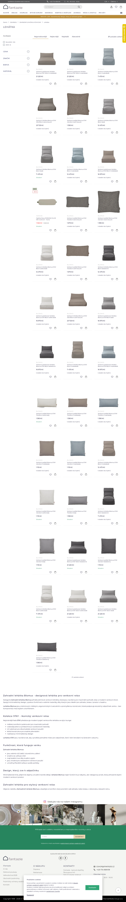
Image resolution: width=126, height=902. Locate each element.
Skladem (10, 42)
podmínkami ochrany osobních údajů (73, 843)
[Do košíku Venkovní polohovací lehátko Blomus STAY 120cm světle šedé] (86, 621)
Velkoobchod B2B (10, 875)
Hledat (79, 7)
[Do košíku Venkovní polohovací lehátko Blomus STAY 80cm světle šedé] (55, 328)
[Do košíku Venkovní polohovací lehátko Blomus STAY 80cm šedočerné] (55, 376)
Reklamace (37, 872)
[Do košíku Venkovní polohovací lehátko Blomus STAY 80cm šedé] (117, 328)
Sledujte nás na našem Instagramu (65, 801)
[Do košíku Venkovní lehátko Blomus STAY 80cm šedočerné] (117, 279)
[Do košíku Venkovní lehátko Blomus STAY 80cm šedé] (117, 132)
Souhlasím (92, 887)
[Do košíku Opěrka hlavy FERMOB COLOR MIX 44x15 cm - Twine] (55, 230)
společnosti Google (53, 891)
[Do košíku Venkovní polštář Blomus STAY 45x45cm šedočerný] (117, 572)
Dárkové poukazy (10, 872)
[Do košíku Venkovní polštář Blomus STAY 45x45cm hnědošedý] (55, 474)
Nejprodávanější (40, 37)
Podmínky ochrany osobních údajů (17, 881)
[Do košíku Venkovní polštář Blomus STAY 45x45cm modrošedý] (86, 474)
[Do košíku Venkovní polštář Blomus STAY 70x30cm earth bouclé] (86, 279)
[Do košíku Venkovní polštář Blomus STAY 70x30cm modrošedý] (117, 425)
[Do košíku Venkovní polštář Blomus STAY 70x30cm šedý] (86, 523)
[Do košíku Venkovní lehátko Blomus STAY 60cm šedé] (55, 181)
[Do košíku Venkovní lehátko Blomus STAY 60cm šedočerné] (117, 523)
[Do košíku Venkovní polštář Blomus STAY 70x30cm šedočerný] (55, 670)
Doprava (36, 869)
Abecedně (76, 37)
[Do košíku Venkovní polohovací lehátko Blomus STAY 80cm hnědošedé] (117, 181)
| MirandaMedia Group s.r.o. (110, 899)
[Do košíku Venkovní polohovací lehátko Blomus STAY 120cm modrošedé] (86, 83)
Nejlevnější (54, 37)
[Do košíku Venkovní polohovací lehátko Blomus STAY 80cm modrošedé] (117, 376)
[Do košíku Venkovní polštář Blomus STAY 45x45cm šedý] (55, 572)
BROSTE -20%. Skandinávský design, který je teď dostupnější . (62, 17)
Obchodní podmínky (11, 878)
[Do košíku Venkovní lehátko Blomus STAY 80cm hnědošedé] (117, 474)
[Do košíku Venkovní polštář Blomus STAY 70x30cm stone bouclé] (86, 230)
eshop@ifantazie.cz (105, 867)
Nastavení (30, 895)
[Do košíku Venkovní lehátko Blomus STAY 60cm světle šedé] (55, 621)
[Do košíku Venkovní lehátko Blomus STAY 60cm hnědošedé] (86, 376)
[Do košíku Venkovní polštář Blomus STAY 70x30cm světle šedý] (55, 425)
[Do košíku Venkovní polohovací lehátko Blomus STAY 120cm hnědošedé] (55, 83)
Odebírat (79, 837)
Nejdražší (65, 37)
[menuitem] (6, 13)
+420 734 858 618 (103, 870)
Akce (8, 45)
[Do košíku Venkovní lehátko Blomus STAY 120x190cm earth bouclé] (86, 328)
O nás (5, 869)
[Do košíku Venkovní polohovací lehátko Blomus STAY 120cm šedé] (117, 621)
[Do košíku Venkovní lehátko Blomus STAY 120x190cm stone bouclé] (55, 132)
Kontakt (6, 885)
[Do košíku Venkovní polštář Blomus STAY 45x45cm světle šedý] (55, 523)
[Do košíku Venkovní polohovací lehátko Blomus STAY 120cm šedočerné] (86, 572)
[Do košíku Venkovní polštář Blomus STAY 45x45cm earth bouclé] (86, 132)
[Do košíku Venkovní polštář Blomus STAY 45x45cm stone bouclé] (117, 230)
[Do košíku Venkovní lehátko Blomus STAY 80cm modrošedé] (86, 181)
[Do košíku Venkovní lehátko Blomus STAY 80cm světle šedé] (55, 279)
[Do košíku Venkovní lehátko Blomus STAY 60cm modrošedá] (117, 83)
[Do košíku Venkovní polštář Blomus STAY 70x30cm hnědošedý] (86, 425)
